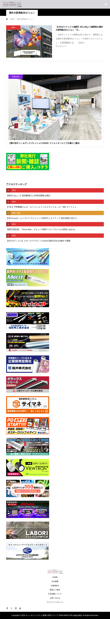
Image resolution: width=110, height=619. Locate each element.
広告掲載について (55, 594)
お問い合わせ (55, 598)
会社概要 (55, 581)
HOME (55, 577)
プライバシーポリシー (55, 602)
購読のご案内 (55, 590)
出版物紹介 (55, 586)
